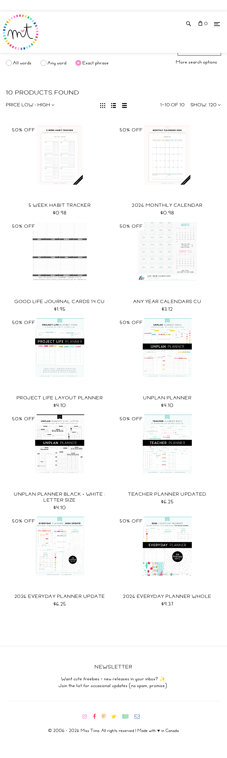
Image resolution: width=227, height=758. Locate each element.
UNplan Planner (167, 397)
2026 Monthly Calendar (167, 205)
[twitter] (116, 716)
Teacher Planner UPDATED (167, 494)
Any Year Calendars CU (167, 301)
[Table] (124, 104)
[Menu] (217, 23)
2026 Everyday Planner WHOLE (167, 596)
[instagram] (87, 716)
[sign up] (127, 716)
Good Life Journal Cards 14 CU (59, 301)
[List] (113, 104)
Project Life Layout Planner (60, 397)
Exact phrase (95, 62)
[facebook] (96, 716)
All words (22, 62)
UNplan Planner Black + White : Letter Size (60, 497)
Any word (57, 62)
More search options (196, 62)
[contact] (139, 716)
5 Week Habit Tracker (60, 205)
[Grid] (102, 104)
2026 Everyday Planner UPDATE (59, 596)
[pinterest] (106, 716)
